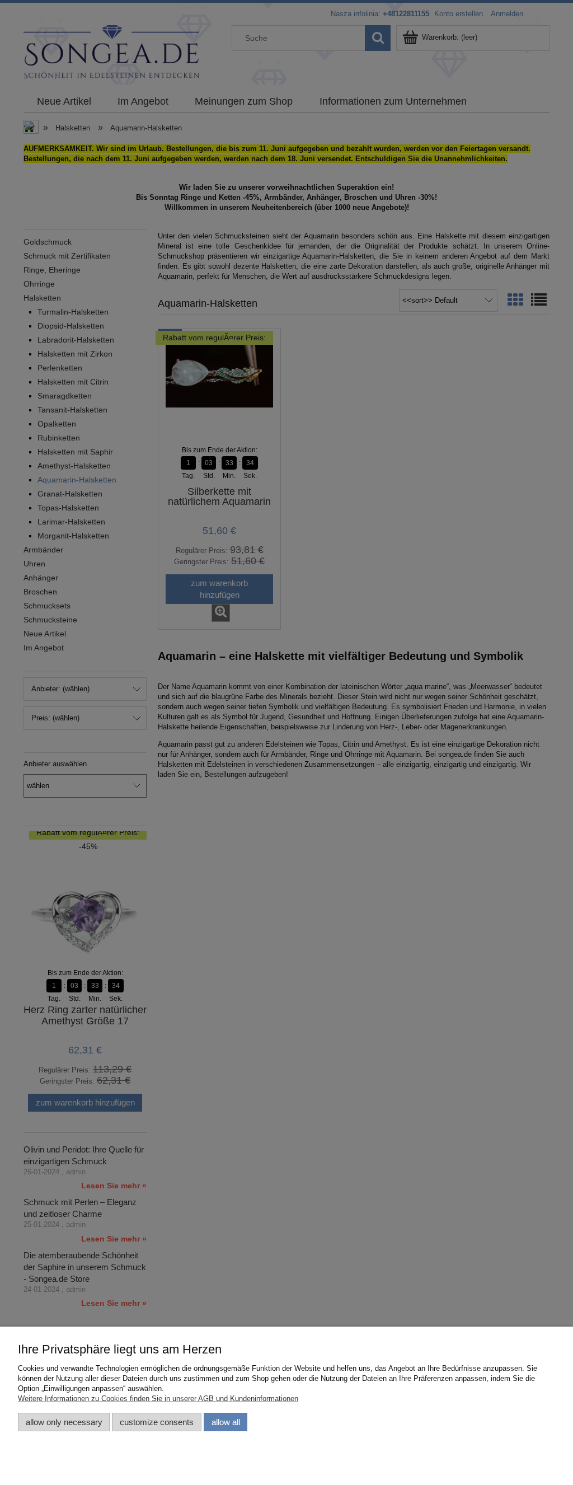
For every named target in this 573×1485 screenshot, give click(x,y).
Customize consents (157, 1422)
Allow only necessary (64, 1422)
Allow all (226, 1422)
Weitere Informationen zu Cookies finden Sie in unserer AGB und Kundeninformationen (158, 1398)
